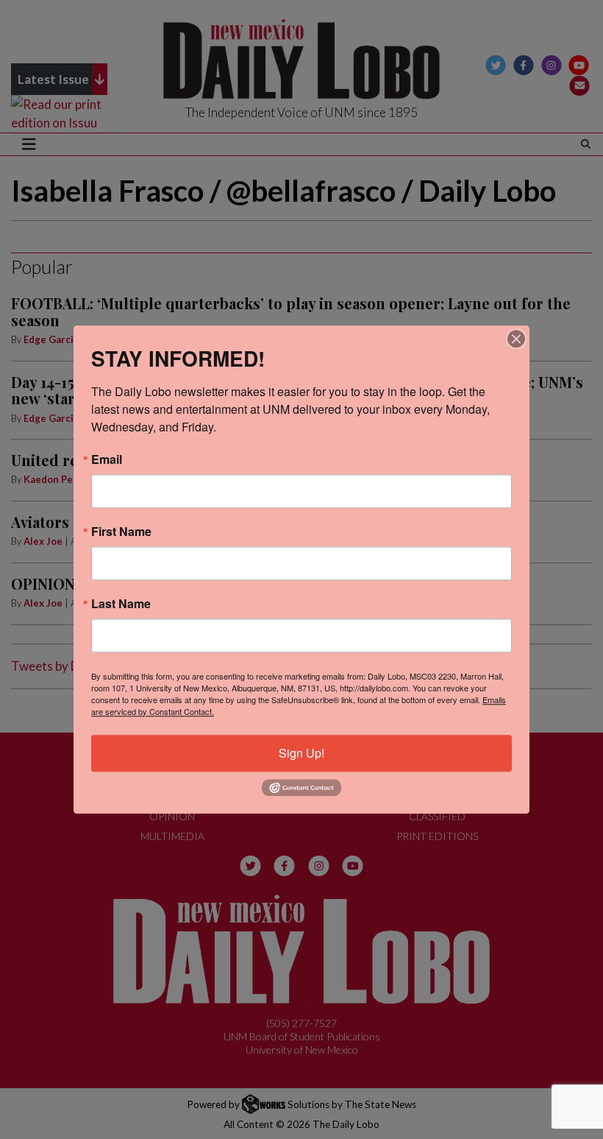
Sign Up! (301, 752)
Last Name (121, 604)
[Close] (516, 339)
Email (106, 459)
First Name (121, 531)
